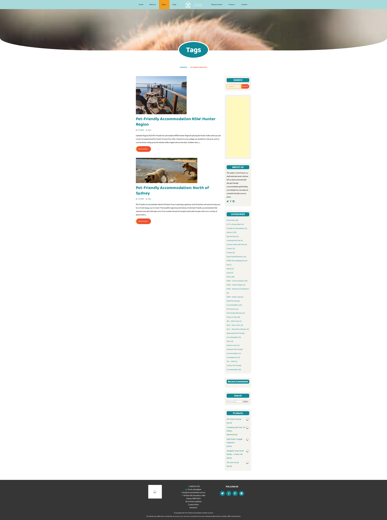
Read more (142, 149)
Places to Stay (216, 4)
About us (152, 4)
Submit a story (232, 345)
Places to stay (232, 317)
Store (228, 341)
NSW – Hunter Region (235, 285)
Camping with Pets (233, 240)
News (229, 277)
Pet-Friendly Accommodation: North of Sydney (172, 190)
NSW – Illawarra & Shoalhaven (238, 289)
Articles (229, 232)
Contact (244, 4)
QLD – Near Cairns (233, 325)
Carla (149, 130)
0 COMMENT (141, 130)
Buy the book (231, 236)
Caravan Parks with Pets (235, 244)
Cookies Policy (193, 504)
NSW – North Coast (234, 297)
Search (246, 401)
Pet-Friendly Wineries (234, 313)
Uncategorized (232, 357)
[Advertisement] (238, 127)
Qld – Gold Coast (233, 321)
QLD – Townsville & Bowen (236, 329)
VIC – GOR (231, 361)
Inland (229, 269)
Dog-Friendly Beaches (235, 256)
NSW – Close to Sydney (235, 281)
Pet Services (231, 309)
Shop (174, 4)
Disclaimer (193, 507)
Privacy (231, 4)
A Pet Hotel (231, 220)
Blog (163, 4)
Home (141, 4)
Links (228, 273)
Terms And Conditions (193, 501)
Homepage (183, 67)
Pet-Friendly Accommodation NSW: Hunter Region (176, 122)
